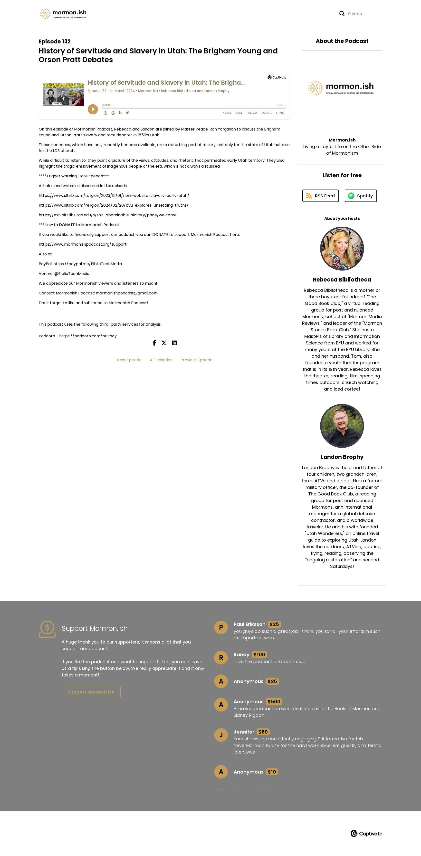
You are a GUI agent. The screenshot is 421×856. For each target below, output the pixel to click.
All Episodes (161, 360)
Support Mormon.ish (91, 692)
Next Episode (129, 360)
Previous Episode (196, 360)
